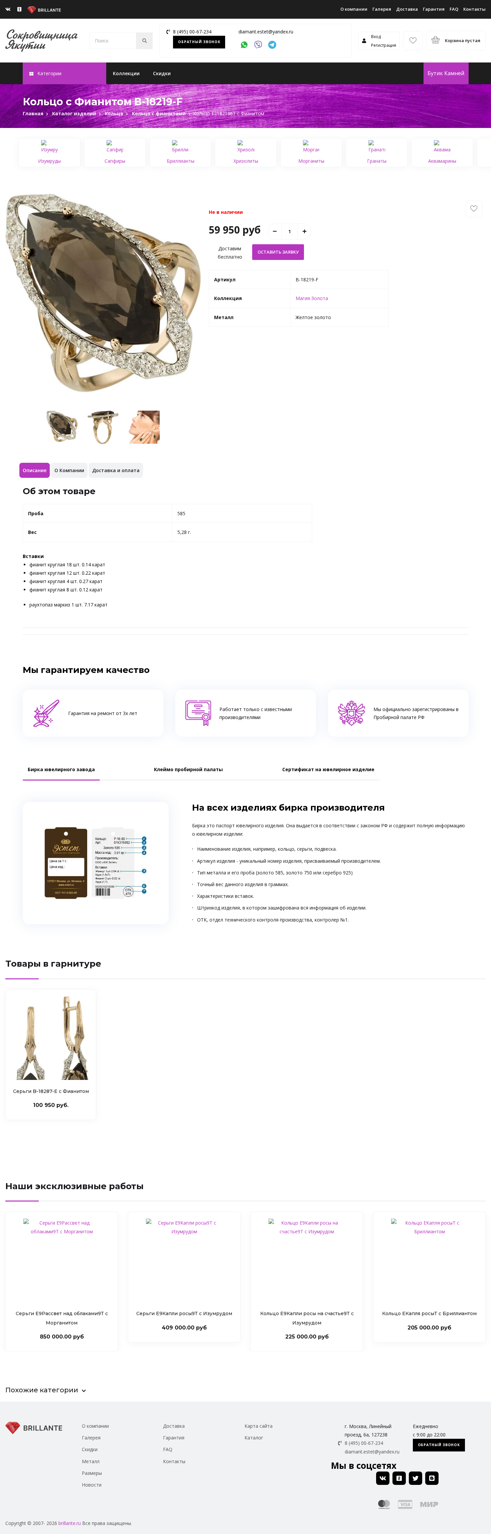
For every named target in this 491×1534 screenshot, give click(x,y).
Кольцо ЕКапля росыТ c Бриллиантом (429, 1313)
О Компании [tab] (69, 470)
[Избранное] (413, 40)
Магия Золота (312, 298)
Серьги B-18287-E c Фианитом (51, 1091)
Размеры (92, 1473)
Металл (91, 1461)
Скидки (162, 73)
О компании (353, 9)
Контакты (474, 9)
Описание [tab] (34, 470)
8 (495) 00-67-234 (192, 31)
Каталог (253, 1437)
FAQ (454, 9)
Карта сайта (258, 1426)
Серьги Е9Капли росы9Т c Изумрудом (184, 1313)
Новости (92, 1485)
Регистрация (383, 45)
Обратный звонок (199, 41)
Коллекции (126, 73)
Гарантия (434, 9)
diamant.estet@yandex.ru (265, 31)
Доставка (407, 9)
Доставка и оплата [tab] (116, 470)
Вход (376, 36)
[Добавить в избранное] (474, 208)
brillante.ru (69, 1523)
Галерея (381, 9)
